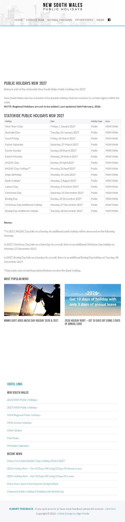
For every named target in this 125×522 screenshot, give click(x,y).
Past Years (13, 438)
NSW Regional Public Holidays (24, 415)
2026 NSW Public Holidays (22, 399)
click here (110, 508)
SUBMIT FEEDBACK (21, 508)
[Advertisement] (62, 50)
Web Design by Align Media (74, 513)
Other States (14, 430)
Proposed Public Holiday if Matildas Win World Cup (35, 491)
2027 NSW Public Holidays (22, 407)
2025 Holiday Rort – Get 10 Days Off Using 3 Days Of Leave (40, 476)
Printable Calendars (18, 445)
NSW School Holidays (19, 422)
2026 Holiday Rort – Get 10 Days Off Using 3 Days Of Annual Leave (92, 322)
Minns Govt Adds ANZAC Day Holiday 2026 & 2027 (31, 320)
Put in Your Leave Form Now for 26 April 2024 (32, 483)
